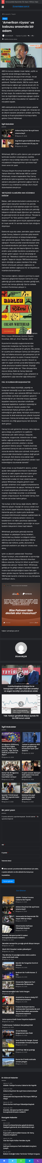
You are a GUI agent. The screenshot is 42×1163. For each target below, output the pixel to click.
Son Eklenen (21, 891)
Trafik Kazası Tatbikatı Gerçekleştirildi (17, 1025)
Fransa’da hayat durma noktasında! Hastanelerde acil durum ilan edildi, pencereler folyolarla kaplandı (28, 1010)
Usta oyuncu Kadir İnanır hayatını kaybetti (19, 1019)
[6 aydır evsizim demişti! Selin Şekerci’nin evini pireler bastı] (31, 766)
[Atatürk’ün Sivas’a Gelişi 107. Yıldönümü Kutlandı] (8, 1000)
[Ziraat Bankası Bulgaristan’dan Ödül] (8, 1034)
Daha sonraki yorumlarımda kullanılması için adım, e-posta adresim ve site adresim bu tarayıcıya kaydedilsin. (20, 872)
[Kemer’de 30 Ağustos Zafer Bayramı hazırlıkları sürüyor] (11, 766)
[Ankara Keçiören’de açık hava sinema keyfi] (8, 133)
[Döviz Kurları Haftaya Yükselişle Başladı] (8, 929)
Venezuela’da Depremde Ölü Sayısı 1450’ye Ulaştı (21, 2)
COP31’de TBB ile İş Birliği (25, 1050)
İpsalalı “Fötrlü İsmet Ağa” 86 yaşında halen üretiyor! (10, 797)
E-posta (5, 853)
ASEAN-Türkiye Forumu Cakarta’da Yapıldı (25, 898)
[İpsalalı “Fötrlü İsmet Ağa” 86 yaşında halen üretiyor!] (11, 788)
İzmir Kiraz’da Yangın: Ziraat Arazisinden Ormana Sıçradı (27, 1041)
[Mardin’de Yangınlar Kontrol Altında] (8, 966)
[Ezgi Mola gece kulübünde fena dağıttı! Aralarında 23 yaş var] (8, 143)
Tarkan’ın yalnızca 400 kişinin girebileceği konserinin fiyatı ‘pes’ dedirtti (31, 747)
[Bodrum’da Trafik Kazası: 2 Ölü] (8, 975)
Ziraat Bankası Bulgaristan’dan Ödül (24, 1032)
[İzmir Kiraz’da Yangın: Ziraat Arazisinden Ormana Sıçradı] (8, 1043)
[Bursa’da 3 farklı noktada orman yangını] (8, 1062)
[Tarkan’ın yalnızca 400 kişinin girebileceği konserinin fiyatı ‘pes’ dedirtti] (31, 737)
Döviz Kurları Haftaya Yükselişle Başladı (24, 927)
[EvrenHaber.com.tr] (21, 6)
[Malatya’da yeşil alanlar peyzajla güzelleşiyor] (31, 788)
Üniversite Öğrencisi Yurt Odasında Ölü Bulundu (25, 983)
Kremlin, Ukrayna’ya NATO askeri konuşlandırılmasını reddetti (15, 936)
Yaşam (13, 14)
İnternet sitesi (6, 861)
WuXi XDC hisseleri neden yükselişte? (16, 949)
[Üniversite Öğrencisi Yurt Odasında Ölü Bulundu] (8, 985)
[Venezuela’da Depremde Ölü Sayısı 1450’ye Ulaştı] (8, 919)
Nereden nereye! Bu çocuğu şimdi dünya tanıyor (21, 943)
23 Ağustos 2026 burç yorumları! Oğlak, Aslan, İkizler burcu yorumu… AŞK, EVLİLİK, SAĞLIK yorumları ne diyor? (10, 749)
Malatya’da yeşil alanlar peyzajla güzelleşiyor (28, 797)
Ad (3, 845)
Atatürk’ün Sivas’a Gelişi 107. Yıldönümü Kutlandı (27, 998)
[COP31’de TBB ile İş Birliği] (8, 1053)
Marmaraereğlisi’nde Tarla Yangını (16, 991)
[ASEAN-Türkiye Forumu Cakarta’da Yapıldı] (8, 900)
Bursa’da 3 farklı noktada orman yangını (26, 1060)
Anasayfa (7, 14)
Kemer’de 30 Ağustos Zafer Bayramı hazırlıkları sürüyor (10, 775)
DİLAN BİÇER (9, 36)
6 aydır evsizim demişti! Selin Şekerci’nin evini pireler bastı (31, 775)
